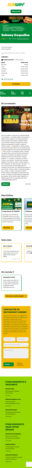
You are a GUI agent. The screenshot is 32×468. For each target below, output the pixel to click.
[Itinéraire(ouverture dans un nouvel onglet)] (13, 52)
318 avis (14, 38)
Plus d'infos (13, 93)
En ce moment (3, 93)
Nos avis (22, 93)
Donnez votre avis (23, 38)
